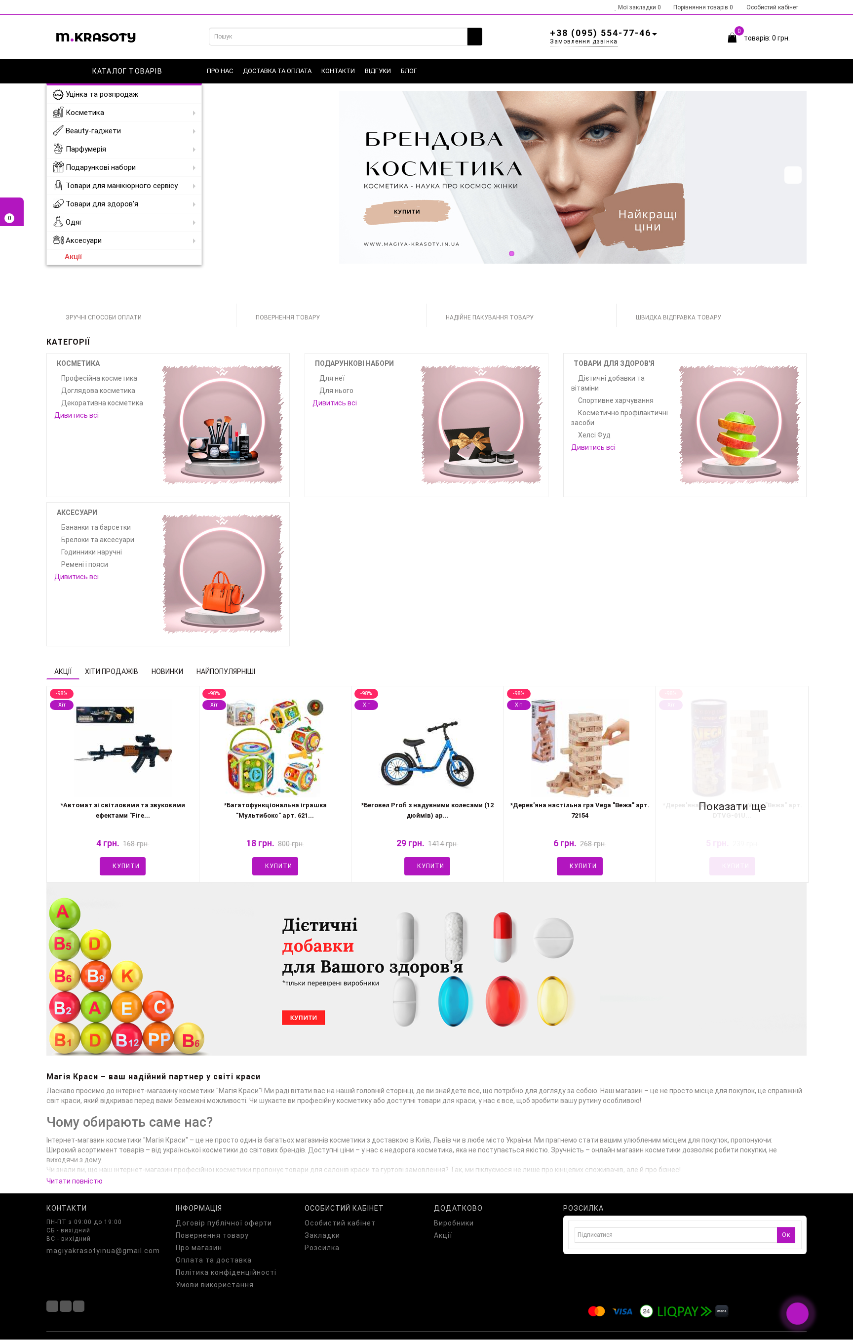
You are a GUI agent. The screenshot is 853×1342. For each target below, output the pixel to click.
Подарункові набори (100, 167)
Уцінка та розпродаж (101, 94)
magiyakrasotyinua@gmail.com (103, 1251)
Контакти (338, 71)
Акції (73, 256)
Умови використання (215, 1285)
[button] (793, 175)
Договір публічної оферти (224, 1223)
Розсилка (322, 1248)
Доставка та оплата (277, 71)
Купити (125, 866)
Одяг (73, 222)
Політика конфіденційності (226, 1272)
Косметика (84, 112)
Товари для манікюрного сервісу (121, 185)
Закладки (322, 1235)
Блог (409, 71)
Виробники (454, 1223)
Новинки (167, 671)
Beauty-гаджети (92, 130)
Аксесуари (83, 240)
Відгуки (378, 71)
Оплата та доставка (214, 1260)
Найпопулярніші (225, 671)
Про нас (220, 71)
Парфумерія (85, 149)
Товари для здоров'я (101, 203)
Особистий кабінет (772, 7)
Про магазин (199, 1248)
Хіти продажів (111, 671)
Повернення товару (212, 1235)
